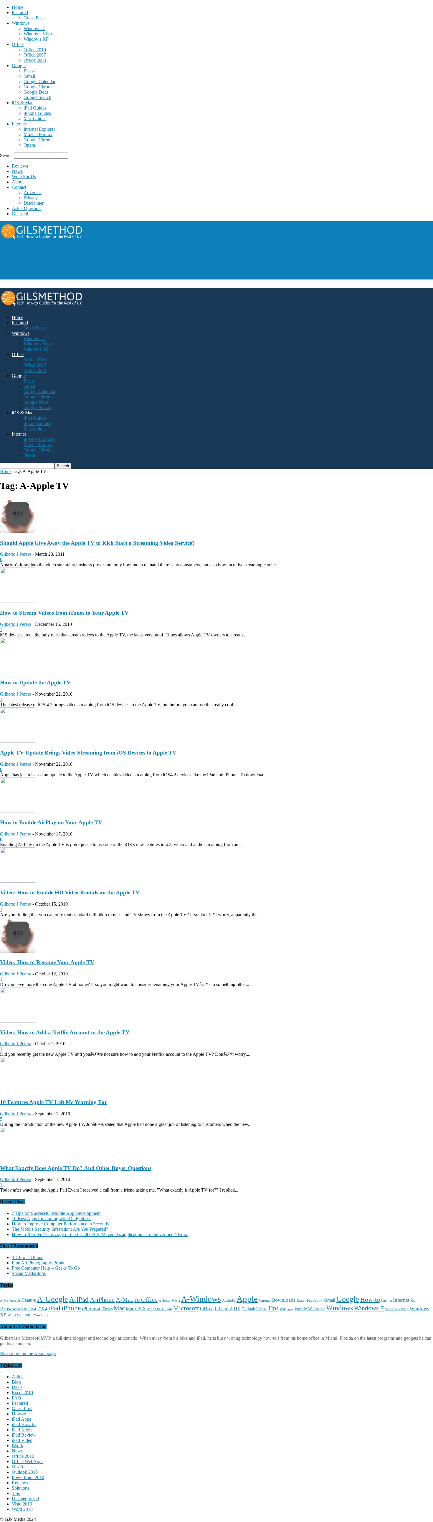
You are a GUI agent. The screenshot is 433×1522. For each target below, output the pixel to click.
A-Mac (124, 1299)
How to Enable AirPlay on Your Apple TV (51, 822)
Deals (17, 1387)
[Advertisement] (107, 265)
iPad (54, 1308)
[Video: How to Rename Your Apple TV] (17, 951)
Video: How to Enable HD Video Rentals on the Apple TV (70, 892)
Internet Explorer (39, 129)
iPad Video (22, 1440)
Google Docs (36, 92)
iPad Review (24, 1434)
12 (2, 1184)
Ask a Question (26, 208)
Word (11, 1315)
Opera (29, 145)
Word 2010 (24, 1315)
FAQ (16, 1397)
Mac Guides (35, 118)
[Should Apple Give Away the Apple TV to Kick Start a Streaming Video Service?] (17, 531)
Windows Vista (38, 33)
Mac (119, 1308)
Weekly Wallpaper (310, 1309)
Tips (273, 1308)
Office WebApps (27, 1461)
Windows (20, 23)
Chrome (264, 1300)
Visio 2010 (22, 1503)
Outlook (248, 1309)
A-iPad (79, 1299)
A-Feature (26, 1300)
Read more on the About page (28, 1353)
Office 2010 (35, 49)
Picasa (29, 70)
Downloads (283, 1300)
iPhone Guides (37, 113)
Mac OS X (136, 1308)
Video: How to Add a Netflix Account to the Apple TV (65, 1032)
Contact (19, 187)
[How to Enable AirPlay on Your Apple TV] (17, 811)
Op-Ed (18, 1466)
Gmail (29, 76)
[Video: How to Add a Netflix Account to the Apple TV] (17, 1020)
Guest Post (22, 1408)
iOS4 (32, 1309)
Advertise (33, 192)
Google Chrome (39, 86)
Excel (301, 1300)
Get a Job (20, 213)
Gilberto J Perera (15, 554)
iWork (17, 1445)
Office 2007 (35, 54)
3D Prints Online (27, 1257)
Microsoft (186, 1308)
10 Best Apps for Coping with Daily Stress (51, 1218)
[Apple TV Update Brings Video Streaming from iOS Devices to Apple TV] (17, 741)
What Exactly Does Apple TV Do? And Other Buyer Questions (75, 1168)
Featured (20, 12)
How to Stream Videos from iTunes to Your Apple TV (64, 613)
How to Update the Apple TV (35, 682)
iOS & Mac (22, 102)
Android (228, 1300)
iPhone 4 (91, 1308)
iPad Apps (21, 1419)
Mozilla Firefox (38, 134)
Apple (247, 1298)
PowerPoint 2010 (28, 1477)
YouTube (41, 1315)
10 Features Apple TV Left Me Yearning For (53, 1102)
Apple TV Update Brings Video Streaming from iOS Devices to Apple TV (88, 753)
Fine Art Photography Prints (38, 1262)
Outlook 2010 (25, 1472)
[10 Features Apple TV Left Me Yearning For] (17, 1090)
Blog (16, 1381)
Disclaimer (34, 203)
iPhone (71, 1308)
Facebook (315, 1300)
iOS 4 (42, 1308)
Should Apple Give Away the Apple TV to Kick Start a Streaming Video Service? (97, 543)
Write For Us (24, 176)
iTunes (107, 1309)
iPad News (22, 1429)
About (18, 181)
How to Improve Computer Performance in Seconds (60, 1223)
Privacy (31, 197)
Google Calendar (39, 81)
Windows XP (36, 39)
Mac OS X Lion (159, 1309)
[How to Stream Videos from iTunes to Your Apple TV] (17, 601)
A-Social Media (169, 1300)
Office (18, 44)
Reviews (20, 165)
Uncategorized (25, 1498)
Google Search (37, 97)
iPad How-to (24, 1424)
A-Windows (201, 1298)
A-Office (146, 1299)
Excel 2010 (22, 1392)
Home (17, 7)
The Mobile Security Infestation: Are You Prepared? (60, 1229)
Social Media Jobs (29, 1273)
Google (19, 65)
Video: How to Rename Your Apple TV (47, 962)
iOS (24, 1309)
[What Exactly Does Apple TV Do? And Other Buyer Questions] (17, 1156)
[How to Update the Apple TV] (17, 671)
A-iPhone (102, 1299)
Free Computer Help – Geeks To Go (46, 1267)
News (17, 171)
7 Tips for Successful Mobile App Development (56, 1213)
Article (18, 1376)
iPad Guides (35, 107)
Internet (19, 123)
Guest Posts (34, 17)
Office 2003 (35, 60)
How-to (370, 1299)
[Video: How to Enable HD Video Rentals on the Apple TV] (17, 881)
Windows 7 (34, 28)
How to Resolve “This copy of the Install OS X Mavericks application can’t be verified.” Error (100, 1234)
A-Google (52, 1299)
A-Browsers (8, 1300)
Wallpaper (286, 1309)
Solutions (20, 1487)
